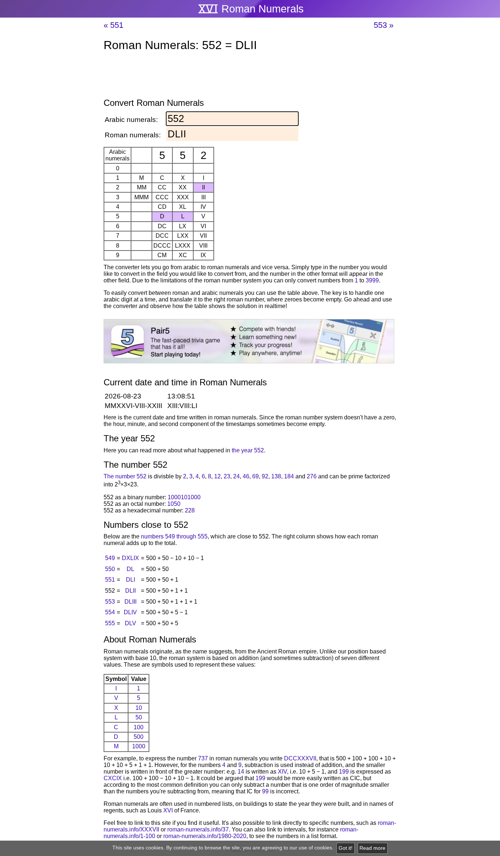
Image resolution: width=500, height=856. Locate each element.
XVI (168, 810)
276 (312, 476)
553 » (383, 25)
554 (110, 612)
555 (110, 623)
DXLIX (130, 558)
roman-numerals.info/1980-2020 (204, 836)
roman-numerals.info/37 (198, 829)
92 (265, 476)
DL (130, 569)
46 (246, 476)
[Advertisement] (250, 76)
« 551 (113, 25)
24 (236, 476)
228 (190, 510)
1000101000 (184, 497)
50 (138, 717)
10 (138, 708)
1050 (173, 504)
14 (241, 771)
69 (255, 476)
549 (110, 558)
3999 (372, 280)
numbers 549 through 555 (174, 536)
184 (289, 476)
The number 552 (125, 476)
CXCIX (113, 778)
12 (217, 476)
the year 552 (248, 450)
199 (344, 771)
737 (203, 758)
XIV (282, 771)
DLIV (130, 612)
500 (138, 737)
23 (227, 476)
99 (265, 791)
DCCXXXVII (300, 758)
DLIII (130, 602)
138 (276, 476)
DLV (130, 623)
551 (110, 580)
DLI (130, 580)
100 (138, 727)
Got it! (345, 848)
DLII (130, 591)
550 (110, 569)
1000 (138, 746)
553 (110, 602)
